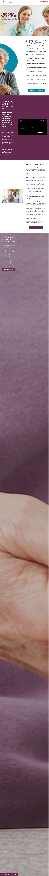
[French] (44, 1)
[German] (46, 1)
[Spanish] (42, 1)
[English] (41, 1)
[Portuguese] (47, 1)
